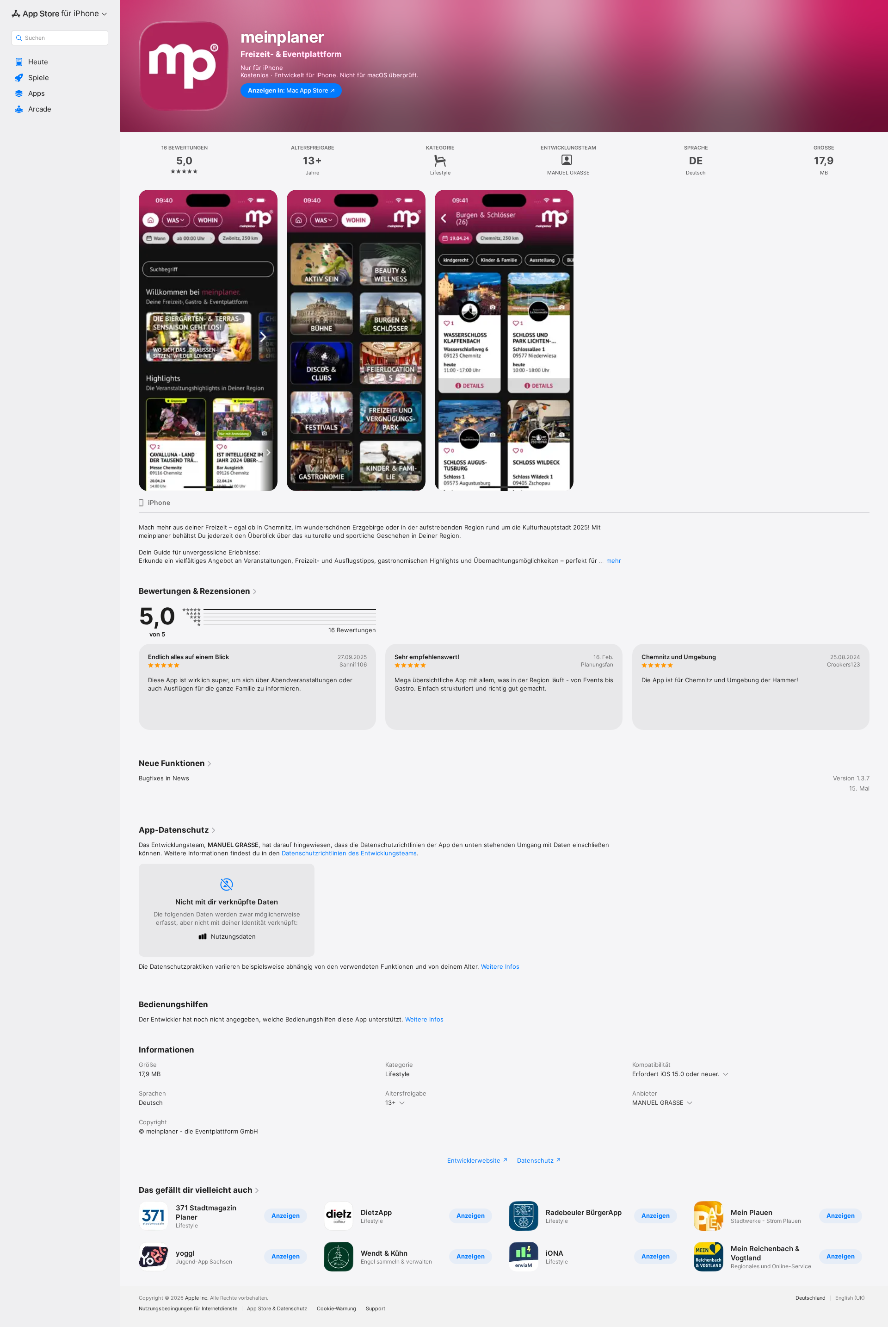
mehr (613, 560)
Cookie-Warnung (336, 1308)
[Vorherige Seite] (129, 1236)
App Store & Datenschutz (277, 1308)
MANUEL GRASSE (658, 1102)
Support (375, 1308)
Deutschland (811, 1298)
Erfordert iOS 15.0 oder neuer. (676, 1074)
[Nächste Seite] (878, 1236)
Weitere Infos (500, 966)
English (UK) (850, 1298)
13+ (390, 1102)
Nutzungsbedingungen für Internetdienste (188, 1308)
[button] (60, 62)
